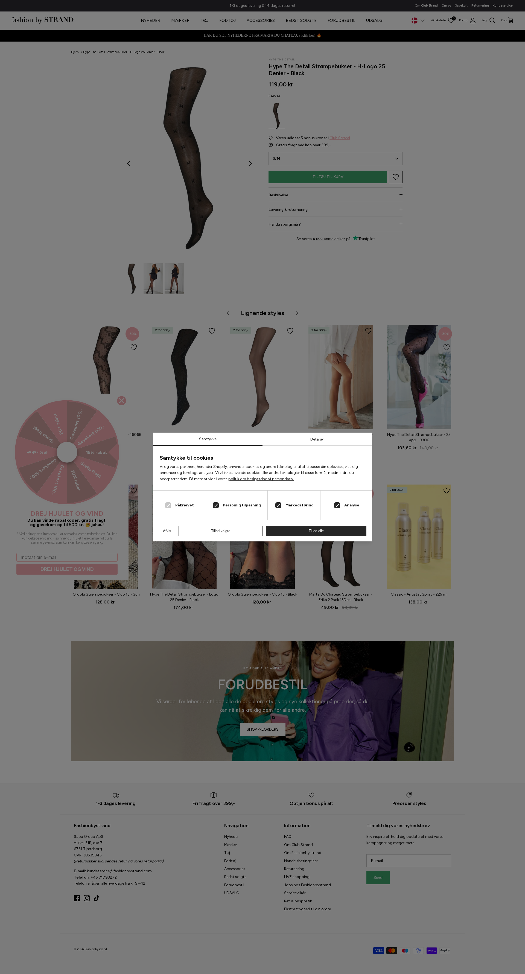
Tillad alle (316, 531)
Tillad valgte (220, 531)
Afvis (167, 531)
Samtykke (208, 439)
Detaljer (317, 439)
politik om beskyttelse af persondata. (261, 479)
